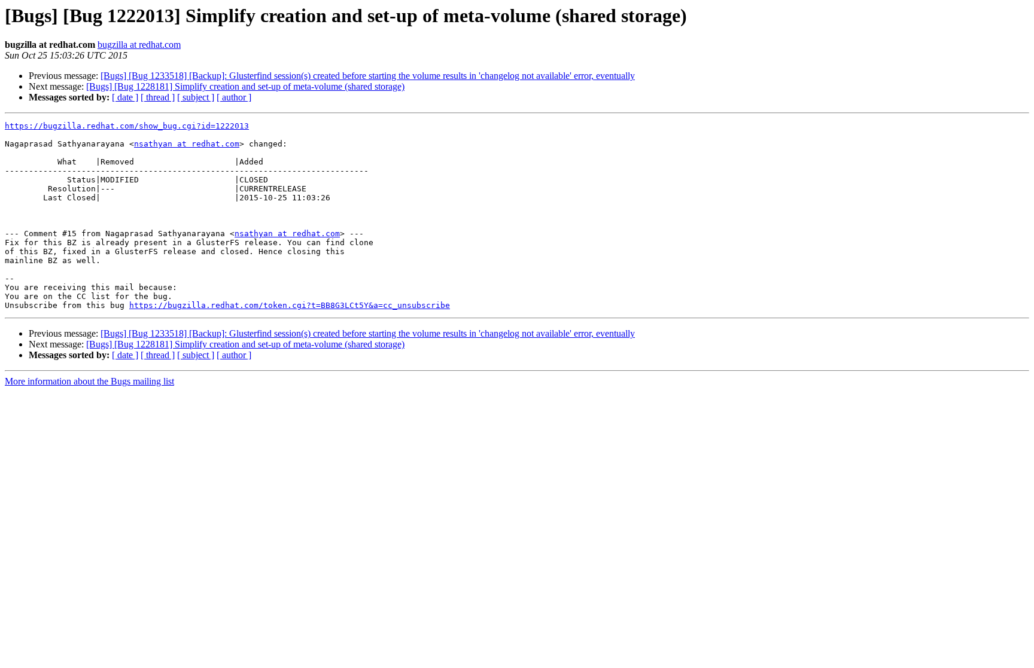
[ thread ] (158, 97)
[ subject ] (195, 97)
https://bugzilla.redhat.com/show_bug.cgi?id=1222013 (127, 125)
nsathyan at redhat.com (186, 143)
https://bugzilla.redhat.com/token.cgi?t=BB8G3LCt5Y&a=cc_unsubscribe (289, 305)
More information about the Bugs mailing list (89, 381)
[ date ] (125, 97)
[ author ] (234, 97)
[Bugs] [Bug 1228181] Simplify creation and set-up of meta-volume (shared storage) (245, 86)
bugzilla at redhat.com (139, 44)
